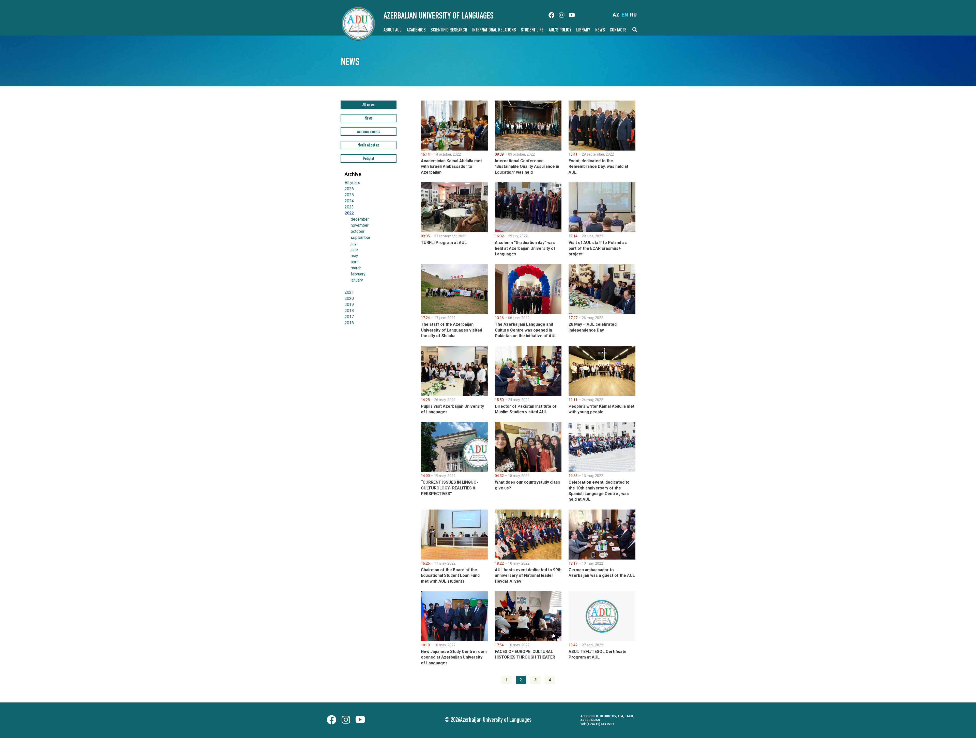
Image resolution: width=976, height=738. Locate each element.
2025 (349, 194)
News (369, 119)
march (356, 268)
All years (352, 182)
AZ (616, 15)
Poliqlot (368, 159)
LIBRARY (583, 30)
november (360, 225)
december (360, 219)
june (354, 250)
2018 (349, 310)
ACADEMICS (416, 30)
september (360, 238)
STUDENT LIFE (532, 30)
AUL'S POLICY (560, 30)
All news (368, 105)
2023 (349, 207)
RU (633, 15)
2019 (349, 304)
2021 (349, 292)
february (358, 274)
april (354, 262)
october (357, 231)
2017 (349, 316)
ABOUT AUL (393, 30)
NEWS (600, 30)
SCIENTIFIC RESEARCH (449, 30)
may (354, 256)
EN (624, 15)
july (354, 244)
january (357, 280)
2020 (349, 298)
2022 (349, 213)
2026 (349, 188)
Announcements (368, 132)
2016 (349, 322)
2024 (349, 201)
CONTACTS (618, 30)
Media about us (368, 145)
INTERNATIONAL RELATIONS (494, 30)
